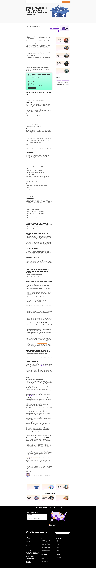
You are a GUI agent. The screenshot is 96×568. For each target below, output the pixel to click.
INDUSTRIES (59, 538)
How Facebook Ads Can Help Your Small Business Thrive (35, 26)
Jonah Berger (31, 395)
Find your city (30, 514)
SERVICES (43, 538)
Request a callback (31, 87)
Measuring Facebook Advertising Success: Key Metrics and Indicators (63, 84)
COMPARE (58, 554)
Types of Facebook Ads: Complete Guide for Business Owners (36, 30)
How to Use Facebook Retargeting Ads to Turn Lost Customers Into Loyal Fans (36, 28)
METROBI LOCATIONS (32, 512)
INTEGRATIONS (45, 554)
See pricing (39, 87)
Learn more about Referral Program (32, 553)
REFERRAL (29, 550)
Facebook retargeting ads (42, 343)
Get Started (65, 1)
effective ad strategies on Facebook (32, 457)
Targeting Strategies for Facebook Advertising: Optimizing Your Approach (63, 80)
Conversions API (43, 365)
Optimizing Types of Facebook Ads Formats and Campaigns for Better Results (63, 82)
